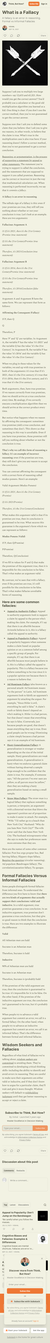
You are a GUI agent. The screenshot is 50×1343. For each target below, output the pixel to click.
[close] (42, 1258)
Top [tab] (5, 1205)
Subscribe (34, 4)
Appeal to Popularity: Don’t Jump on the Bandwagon (17, 1214)
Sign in (44, 4)
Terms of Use (38, 1134)
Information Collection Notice (30, 1137)
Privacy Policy (33, 1313)
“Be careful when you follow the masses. (17, 1221)
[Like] (5, 35)
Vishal (12, 27)
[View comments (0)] (11, 35)
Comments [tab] (9, 1170)
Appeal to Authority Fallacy (22, 611)
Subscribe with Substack (27, 1301)
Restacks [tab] (21, 1170)
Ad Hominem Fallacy (18, 684)
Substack (11, 1337)
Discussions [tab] (23, 1205)
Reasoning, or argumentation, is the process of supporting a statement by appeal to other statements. (24, 160)
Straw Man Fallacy (17, 798)
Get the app (38, 1330)
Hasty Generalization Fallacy (22, 745)
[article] (25, 1221)
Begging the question (13, 860)
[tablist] (14, 1170)
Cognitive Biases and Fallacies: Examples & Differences (14, 1239)
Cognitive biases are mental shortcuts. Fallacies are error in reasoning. (17, 1247)
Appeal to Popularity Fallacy (22, 638)
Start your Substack (17, 1330)
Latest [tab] (13, 1205)
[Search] (45, 1205)
